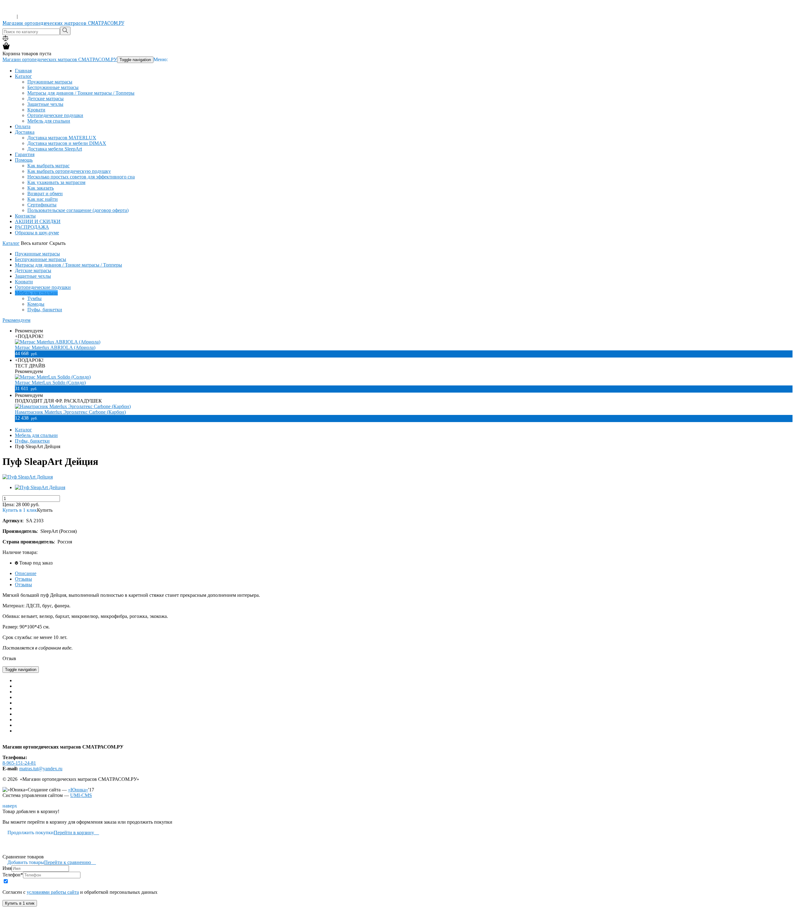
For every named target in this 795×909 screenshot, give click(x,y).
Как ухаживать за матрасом (56, 182)
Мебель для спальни (48, 121)
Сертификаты (42, 204)
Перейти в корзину (76, 832)
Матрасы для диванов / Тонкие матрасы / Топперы (80, 93)
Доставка (24, 132)
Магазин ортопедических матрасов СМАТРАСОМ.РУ (63, 23)
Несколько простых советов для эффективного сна (81, 176)
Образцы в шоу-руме (37, 232)
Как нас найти (42, 199)
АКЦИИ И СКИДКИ (38, 221)
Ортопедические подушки (55, 115)
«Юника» (78, 789)
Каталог (23, 76)
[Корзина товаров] (6, 48)
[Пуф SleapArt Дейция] (27, 476)
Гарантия (24, 154)
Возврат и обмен (45, 193)
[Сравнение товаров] (5, 39)
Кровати (36, 109)
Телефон (12, 874)
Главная (23, 70)
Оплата (22, 126)
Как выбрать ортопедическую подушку (69, 171)
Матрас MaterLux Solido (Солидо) (50, 382)
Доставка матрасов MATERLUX (61, 137)
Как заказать (40, 188)
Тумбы (34, 298)
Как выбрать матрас (48, 165)
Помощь (24, 160)
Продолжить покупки (28, 832)
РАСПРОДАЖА (32, 227)
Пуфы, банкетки (44, 309)
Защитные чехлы (45, 104)
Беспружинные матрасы (53, 87)
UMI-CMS (81, 795)
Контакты (25, 215)
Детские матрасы (45, 98)
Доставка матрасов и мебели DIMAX (66, 143)
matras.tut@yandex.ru (40, 768)
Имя (6, 868)
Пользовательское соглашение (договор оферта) (78, 210)
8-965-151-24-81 (19, 10)
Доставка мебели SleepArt (54, 148)
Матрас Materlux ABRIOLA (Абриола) (55, 347)
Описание (25, 573)
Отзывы (23, 579)
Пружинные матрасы (49, 81)
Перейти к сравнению (70, 862)
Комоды (35, 304)
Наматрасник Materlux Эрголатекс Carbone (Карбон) (70, 412)
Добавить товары (23, 862)
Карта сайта (15, 741)
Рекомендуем (16, 320)
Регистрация (32, 16)
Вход (9, 16)
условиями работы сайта (53, 892)
